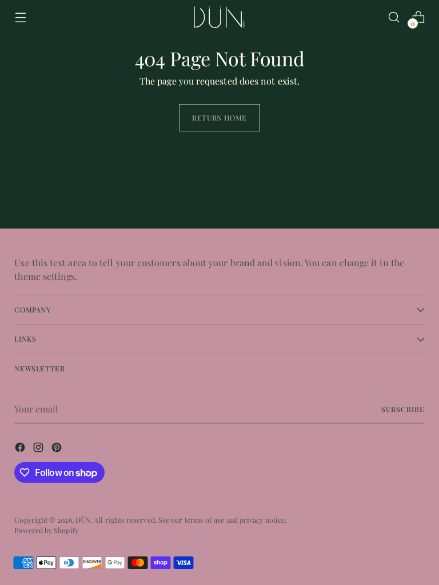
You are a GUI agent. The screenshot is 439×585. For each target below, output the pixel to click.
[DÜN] (219, 16)
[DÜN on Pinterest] (58, 449)
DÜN (82, 519)
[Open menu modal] (20, 17)
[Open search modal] (394, 17)
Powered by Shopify (46, 530)
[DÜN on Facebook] (21, 449)
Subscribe (402, 409)
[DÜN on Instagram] (39, 449)
